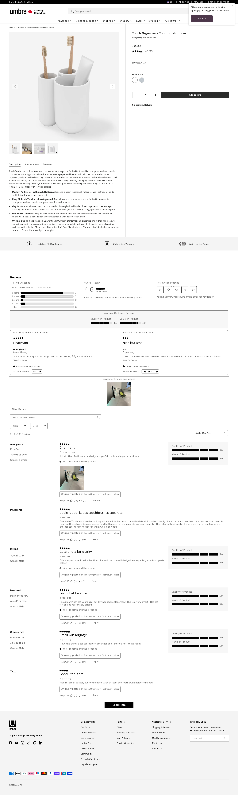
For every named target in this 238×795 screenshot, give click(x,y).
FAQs (119, 727)
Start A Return (123, 737)
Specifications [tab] (32, 164)
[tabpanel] (64, 201)
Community (86, 753)
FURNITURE (171, 21)
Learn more (202, 18)
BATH (139, 21)
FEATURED (63, 21)
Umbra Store (87, 743)
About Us (184, 2)
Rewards (199, 2)
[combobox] (129, 11)
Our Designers (87, 737)
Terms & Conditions (90, 759)
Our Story (85, 727)
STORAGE (108, 21)
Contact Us (157, 748)
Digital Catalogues (89, 764)
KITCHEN (153, 21)
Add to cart (195, 95)
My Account (157, 743)
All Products (20, 27)
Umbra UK (18, 785)
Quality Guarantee (125, 743)
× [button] (232, 5)
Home (11, 27)
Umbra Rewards (88, 732)
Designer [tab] (47, 164)
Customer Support (218, 2)
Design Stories (87, 748)
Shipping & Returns (126, 732)
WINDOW (124, 21)
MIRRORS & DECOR (86, 21)
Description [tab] (15, 164)
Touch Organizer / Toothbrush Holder (40, 27)
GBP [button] (171, 2)
